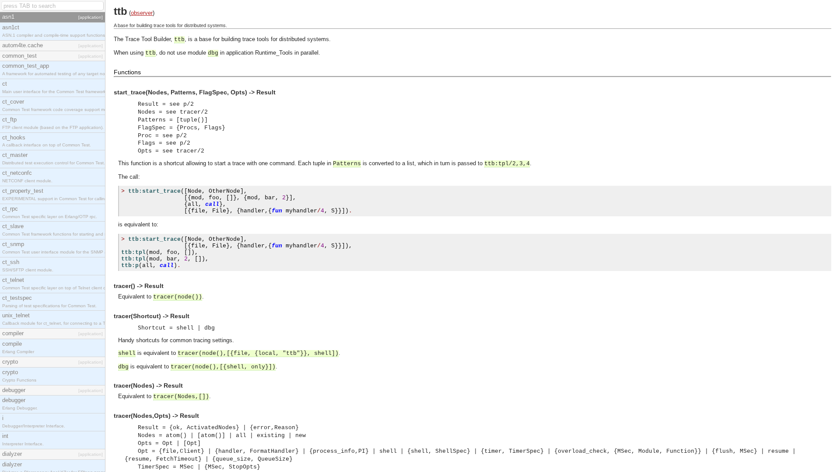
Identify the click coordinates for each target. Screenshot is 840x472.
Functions (127, 72)
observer (142, 13)
